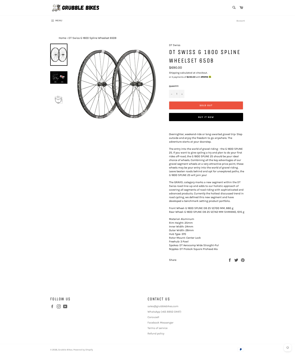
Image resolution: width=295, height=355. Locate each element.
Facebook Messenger (160, 322)
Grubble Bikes (65, 349)
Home (62, 38)
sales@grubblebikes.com (163, 306)
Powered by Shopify (83, 349)
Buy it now (206, 117)
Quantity (174, 86)
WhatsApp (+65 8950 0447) (164, 311)
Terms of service (157, 328)
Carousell (153, 317)
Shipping (174, 72)
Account (240, 20)
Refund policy (156, 333)
